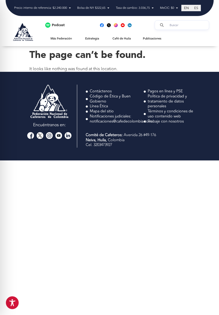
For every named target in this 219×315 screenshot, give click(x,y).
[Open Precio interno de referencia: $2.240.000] (69, 8)
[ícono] (30, 135)
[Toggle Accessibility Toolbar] (12, 303)
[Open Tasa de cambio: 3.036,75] (152, 8)
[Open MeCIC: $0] (176, 8)
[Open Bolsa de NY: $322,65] (108, 8)
